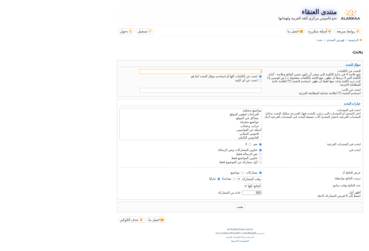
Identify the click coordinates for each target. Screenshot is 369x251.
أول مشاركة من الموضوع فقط (238, 162)
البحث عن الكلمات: (349, 71)
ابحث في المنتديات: (349, 110)
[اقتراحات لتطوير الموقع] (190, 114)
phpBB (253, 233)
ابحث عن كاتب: (351, 89)
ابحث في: (354, 150)
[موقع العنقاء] (349, 14)
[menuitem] (320, 31)
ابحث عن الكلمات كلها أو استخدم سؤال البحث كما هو (224, 76)
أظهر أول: (354, 192)
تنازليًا (213, 178)
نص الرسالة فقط (247, 154)
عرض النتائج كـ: (351, 172)
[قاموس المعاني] (190, 134)
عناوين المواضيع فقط (244, 158)
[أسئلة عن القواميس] (190, 130)
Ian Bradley (232, 229)
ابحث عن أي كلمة (246, 80)
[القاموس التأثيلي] (190, 138)
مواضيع (235, 172)
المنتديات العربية (233, 237)
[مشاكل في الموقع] (190, 118)
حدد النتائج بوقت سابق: (346, 185)
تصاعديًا (227, 178)
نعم (255, 144)
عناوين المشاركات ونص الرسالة (238, 150)
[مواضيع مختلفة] (190, 110)
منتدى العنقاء (319, 12)
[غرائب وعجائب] (190, 126)
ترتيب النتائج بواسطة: (347, 178)
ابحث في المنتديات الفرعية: (344, 144)
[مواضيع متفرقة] (190, 122)
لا (246, 144)
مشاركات (252, 172)
